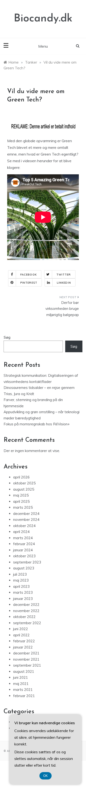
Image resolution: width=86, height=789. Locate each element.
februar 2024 (24, 544)
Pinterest (28, 282)
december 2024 (26, 513)
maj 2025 (21, 495)
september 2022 (27, 623)
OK (45, 776)
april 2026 (21, 477)
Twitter (63, 274)
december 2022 (26, 604)
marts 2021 (23, 689)
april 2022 (21, 635)
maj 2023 (21, 580)
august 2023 (23, 568)
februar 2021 (24, 696)
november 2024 (26, 519)
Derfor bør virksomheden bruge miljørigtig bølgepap (62, 308)
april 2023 (21, 586)
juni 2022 (20, 629)
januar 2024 (23, 550)
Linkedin (64, 282)
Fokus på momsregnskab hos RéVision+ (37, 424)
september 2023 (27, 562)
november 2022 (26, 610)
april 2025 (21, 501)
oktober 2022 (24, 616)
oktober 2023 (24, 556)
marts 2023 (23, 592)
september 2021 (27, 665)
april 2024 (21, 531)
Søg (7, 337)
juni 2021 (20, 677)
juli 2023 (20, 574)
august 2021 (23, 671)
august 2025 (23, 489)
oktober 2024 (24, 525)
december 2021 (26, 653)
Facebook (28, 274)
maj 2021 (21, 683)
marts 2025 (23, 507)
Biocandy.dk (43, 18)
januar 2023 (23, 598)
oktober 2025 (24, 483)
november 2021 (26, 659)
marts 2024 (23, 538)
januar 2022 (23, 647)
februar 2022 (24, 641)
